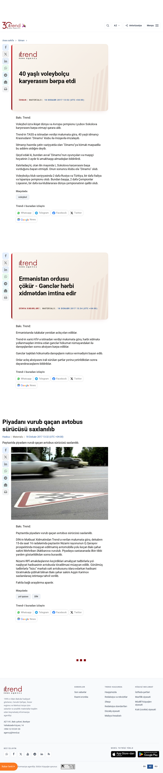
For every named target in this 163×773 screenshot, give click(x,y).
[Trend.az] (14, 25)
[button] (6, 47)
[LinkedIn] (42, 754)
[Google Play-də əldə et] (148, 754)
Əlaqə (107, 701)
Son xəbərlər (80, 692)
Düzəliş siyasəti (112, 711)
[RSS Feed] (49, 754)
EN (144, 766)
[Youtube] (28, 754)
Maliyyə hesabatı (113, 715)
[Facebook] (14, 754)
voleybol (22, 197)
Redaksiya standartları (116, 706)
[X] (21, 754)
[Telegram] (35, 754)
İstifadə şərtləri (142, 692)
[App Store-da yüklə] (123, 754)
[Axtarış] (108, 25)
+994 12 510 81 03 (12, 729)
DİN (36, 596)
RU (156, 766)
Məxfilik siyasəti (143, 697)
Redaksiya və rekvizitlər (116, 697)
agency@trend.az (11, 732)
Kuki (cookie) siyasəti (145, 709)
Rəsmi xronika (81, 697)
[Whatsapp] (7, 754)
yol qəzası (23, 596)
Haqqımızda (111, 692)
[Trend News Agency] (13, 690)
